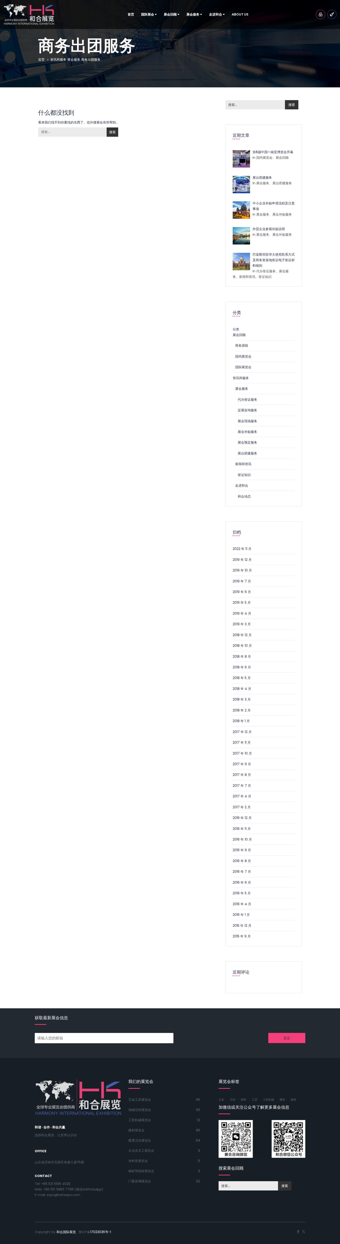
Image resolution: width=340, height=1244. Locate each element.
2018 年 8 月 (242, 656)
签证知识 (244, 475)
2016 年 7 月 (242, 871)
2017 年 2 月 (242, 807)
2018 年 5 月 (242, 678)
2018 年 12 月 (242, 635)
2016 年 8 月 (242, 861)
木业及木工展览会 (141, 1150)
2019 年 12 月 (242, 559)
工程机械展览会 (139, 1120)
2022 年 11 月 (242, 548)
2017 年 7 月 (242, 785)
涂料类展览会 (138, 1160)
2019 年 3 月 (242, 624)
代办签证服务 (247, 399)
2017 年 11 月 (242, 742)
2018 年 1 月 (241, 721)
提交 (287, 1038)
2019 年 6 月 (242, 592)
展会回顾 (170, 14)
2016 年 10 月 (242, 839)
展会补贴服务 (247, 431)
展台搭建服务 (247, 453)
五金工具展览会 (139, 1099)
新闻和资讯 (243, 464)
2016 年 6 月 (242, 882)
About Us (240, 14)
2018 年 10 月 (242, 645)
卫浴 (232, 1099)
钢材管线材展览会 (141, 1171)
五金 (221, 1099)
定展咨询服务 (247, 410)
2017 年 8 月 (242, 774)
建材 (282, 1099)
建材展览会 (136, 1130)
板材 (293, 1099)
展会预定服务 (247, 442)
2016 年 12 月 (242, 818)
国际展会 (148, 14)
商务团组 (241, 345)
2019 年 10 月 (242, 570)
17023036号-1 (100, 1232)
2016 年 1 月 (241, 914)
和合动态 (244, 496)
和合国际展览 (66, 1232)
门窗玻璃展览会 (139, 1181)
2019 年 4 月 (242, 613)
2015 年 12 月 (242, 925)
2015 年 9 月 (242, 936)
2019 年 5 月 (242, 602)
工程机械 (268, 1099)
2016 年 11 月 (242, 828)
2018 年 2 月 (242, 710)
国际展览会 (243, 367)
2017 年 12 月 (242, 732)
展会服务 (193, 14)
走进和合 (216, 14)
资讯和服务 (58, 59)
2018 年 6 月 (242, 667)
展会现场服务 (247, 421)
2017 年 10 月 (242, 753)
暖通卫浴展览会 (139, 1140)
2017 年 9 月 (242, 764)
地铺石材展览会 (139, 1110)
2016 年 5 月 (242, 893)
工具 (254, 1099)
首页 (131, 14)
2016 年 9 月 (242, 850)
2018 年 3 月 (242, 699)
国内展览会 (243, 356)
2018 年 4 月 (242, 688)
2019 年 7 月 (242, 581)
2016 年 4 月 (242, 904)
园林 (243, 1099)
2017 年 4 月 (242, 796)
